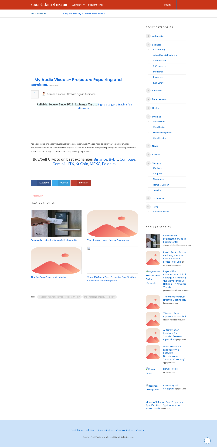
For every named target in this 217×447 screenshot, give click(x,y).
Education (157, 90)
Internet (156, 116)
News (155, 145)
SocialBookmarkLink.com (49, 4)
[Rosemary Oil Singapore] (153, 391)
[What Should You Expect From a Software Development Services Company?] (153, 352)
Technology (158, 198)
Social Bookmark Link (82, 430)
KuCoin (82, 163)
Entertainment (159, 99)
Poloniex (109, 163)
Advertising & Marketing (165, 55)
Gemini (58, 163)
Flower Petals (170, 368)
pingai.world (181, 339)
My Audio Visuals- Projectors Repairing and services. (76, 82)
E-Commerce (159, 66)
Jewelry (157, 190)
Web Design (159, 127)
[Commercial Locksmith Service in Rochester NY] (56, 223)
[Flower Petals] (153, 374)
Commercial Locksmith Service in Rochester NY (54, 240)
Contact (141, 430)
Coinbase (127, 159)
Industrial (158, 71)
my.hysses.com (169, 372)
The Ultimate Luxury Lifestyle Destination (108, 240)
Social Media (159, 121)
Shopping (157, 163)
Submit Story (78, 4)
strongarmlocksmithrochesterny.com (177, 245)
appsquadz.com (169, 362)
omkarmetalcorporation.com (174, 319)
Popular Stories (95, 4)
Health (155, 108)
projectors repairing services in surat (99, 297)
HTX (70, 163)
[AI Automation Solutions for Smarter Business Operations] (153, 335)
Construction (159, 60)
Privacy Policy (105, 430)
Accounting (159, 49)
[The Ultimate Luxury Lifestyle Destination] (112, 223)
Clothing (157, 168)
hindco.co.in (165, 408)
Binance (100, 159)
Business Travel (161, 211)
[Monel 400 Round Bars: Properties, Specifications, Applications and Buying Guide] (112, 260)
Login (167, 5)
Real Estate (159, 82)
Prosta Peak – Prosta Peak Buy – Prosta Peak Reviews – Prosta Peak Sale (174, 257)
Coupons (157, 173)
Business (90, 94)
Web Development (162, 132)
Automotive (158, 36)
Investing (158, 77)
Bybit (113, 159)
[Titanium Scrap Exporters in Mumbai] (56, 260)
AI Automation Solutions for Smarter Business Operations (172, 334)
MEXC (95, 163)
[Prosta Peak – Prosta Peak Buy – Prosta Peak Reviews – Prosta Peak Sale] (153, 258)
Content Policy (124, 430)
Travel (155, 206)
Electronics (158, 179)
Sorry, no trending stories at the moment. (84, 13)
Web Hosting (159, 138)
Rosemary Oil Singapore (170, 387)
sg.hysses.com (180, 388)
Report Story (38, 196)
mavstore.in (54, 85)
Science (156, 154)
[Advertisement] (84, 130)
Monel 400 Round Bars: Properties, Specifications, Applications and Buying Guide (112, 279)
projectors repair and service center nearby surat (59, 297)
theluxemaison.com (170, 303)
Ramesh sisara (56, 94)
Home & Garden (161, 184)
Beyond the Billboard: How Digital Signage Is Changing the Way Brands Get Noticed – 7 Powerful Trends (174, 279)
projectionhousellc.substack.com (176, 290)
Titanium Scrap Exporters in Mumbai (48, 277)
